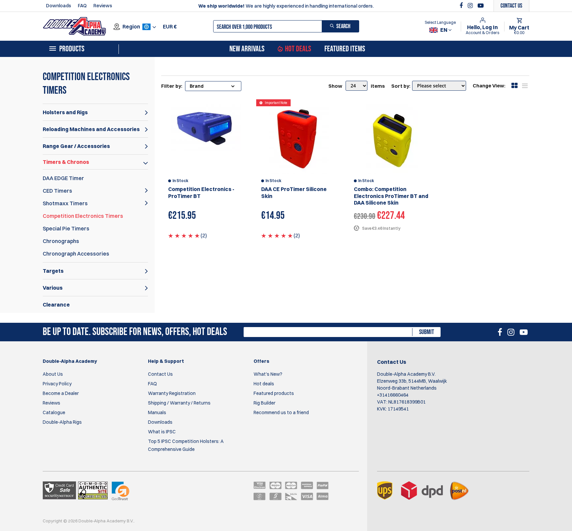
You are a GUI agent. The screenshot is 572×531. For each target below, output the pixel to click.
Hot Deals (298, 49)
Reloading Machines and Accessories (91, 129)
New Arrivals (246, 49)
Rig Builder (264, 403)
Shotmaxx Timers (65, 203)
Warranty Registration (172, 393)
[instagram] (471, 6)
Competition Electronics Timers (83, 216)
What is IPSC (162, 432)
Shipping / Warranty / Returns (179, 403)
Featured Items (344, 49)
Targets (53, 270)
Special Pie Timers (66, 228)
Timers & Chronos (66, 162)
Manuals (157, 412)
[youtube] (481, 6)
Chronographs (61, 241)
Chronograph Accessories (76, 253)
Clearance (56, 304)
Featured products (274, 393)
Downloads (58, 6)
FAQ (82, 6)
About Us (53, 374)
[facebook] (461, 6)
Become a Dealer (61, 393)
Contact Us (160, 374)
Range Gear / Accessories (76, 146)
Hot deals (264, 384)
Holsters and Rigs (65, 112)
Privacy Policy (57, 384)
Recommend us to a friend (281, 412)
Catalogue (54, 412)
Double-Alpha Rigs (62, 422)
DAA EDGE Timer (63, 178)
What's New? (268, 374)
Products (71, 49)
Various (53, 287)
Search (343, 26)
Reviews (102, 6)
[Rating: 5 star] (184, 235)
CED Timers (57, 190)
